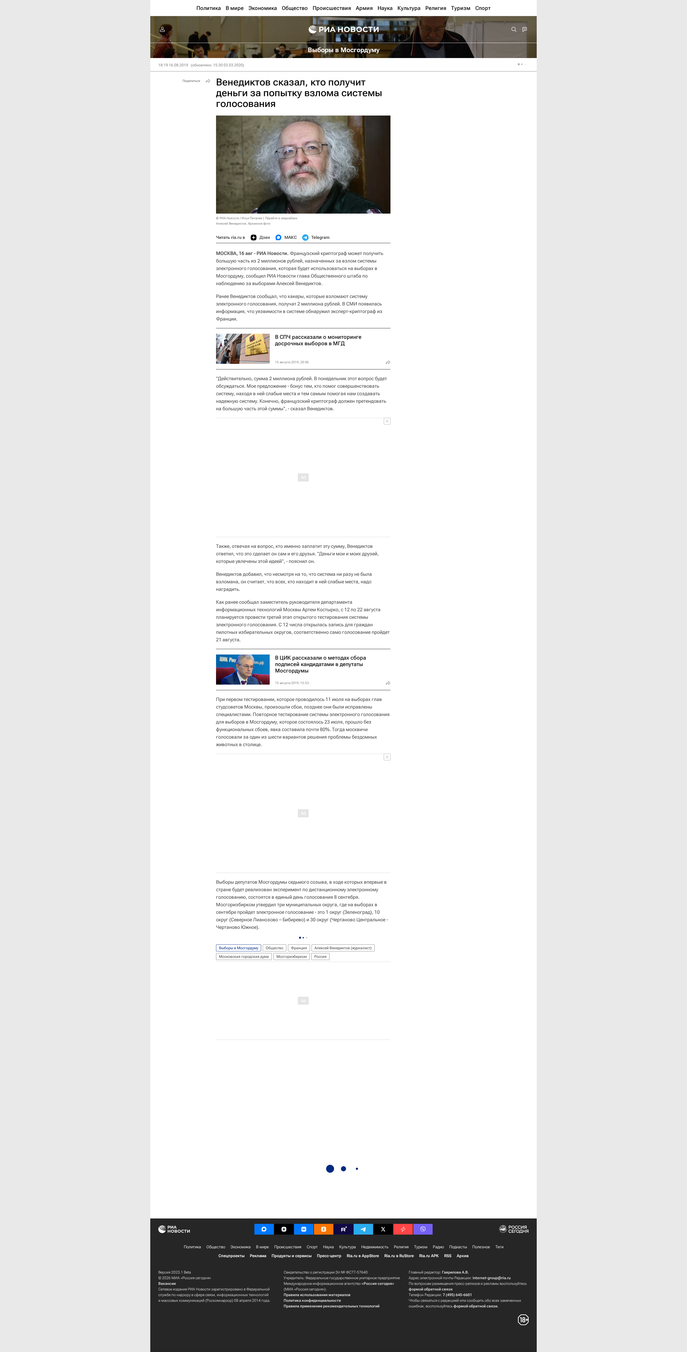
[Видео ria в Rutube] (343, 1229)
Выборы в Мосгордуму (238, 948)
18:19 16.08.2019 (173, 65)
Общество (274, 948)
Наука (328, 1247)
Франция (299, 948)
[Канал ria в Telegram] (363, 1229)
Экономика (241, 1247)
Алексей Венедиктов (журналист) (343, 948)
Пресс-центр (329, 1255)
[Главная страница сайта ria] (343, 29)
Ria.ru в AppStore (363, 1255)
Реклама (258, 1255)
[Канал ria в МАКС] (264, 1229)
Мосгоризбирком (291, 956)
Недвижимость (375, 1247)
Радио (438, 1247)
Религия (401, 1247)
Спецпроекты (231, 1255)
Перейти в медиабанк (281, 218)
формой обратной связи (430, 1289)
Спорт (312, 1247)
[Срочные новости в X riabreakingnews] (403, 1229)
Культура (347, 1247)
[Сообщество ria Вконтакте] (303, 1229)
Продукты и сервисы (292, 1255)
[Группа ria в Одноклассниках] (323, 1229)
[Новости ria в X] (383, 1229)
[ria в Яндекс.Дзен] (284, 1229)
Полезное (481, 1247)
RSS (447, 1255)
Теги (499, 1247)
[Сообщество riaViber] (423, 1229)
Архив (463, 1255)
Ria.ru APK (429, 1255)
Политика (192, 1247)
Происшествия (287, 1247)
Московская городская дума (244, 956)
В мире (262, 1247)
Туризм (420, 1247)
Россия (320, 956)
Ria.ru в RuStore (399, 1255)
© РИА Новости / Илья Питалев (239, 218)
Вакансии (167, 1283)
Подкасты (458, 1247)
